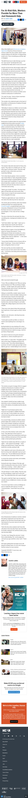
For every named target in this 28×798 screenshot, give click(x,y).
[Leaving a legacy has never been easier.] (14, 598)
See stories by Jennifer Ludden (15, 577)
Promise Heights (5, 206)
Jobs (4, 764)
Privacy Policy (5, 780)
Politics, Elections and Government (18, 669)
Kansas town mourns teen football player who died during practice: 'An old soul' (18, 653)
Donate (24, 2)
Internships (5, 766)
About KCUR (5, 741)
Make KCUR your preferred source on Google (14, 684)
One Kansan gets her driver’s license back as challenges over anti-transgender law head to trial (17, 673)
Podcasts (4, 750)
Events (4, 755)
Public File (5, 778)
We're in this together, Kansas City (14, 706)
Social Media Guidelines (7, 769)
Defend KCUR (14, 721)
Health (11, 639)
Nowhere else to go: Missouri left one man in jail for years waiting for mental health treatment (18, 643)
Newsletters (5, 752)
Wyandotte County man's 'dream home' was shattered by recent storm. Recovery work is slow (17, 663)
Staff (4, 758)
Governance (5, 775)
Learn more (14, 629)
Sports (11, 649)
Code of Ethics (6, 772)
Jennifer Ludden (8, 18)
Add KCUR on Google (14, 692)
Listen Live (5, 744)
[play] (2, 796)
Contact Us (5, 761)
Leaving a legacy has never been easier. (14, 614)
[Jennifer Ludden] (4, 563)
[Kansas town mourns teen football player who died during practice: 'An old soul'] (5, 652)
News (11, 659)
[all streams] (26, 796)
